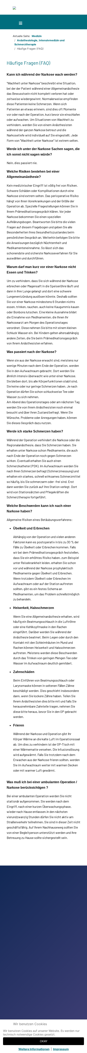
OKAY (43, 1041)
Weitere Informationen (34, 1049)
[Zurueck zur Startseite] (32, 9)
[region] (44, 959)
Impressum (61, 1049)
